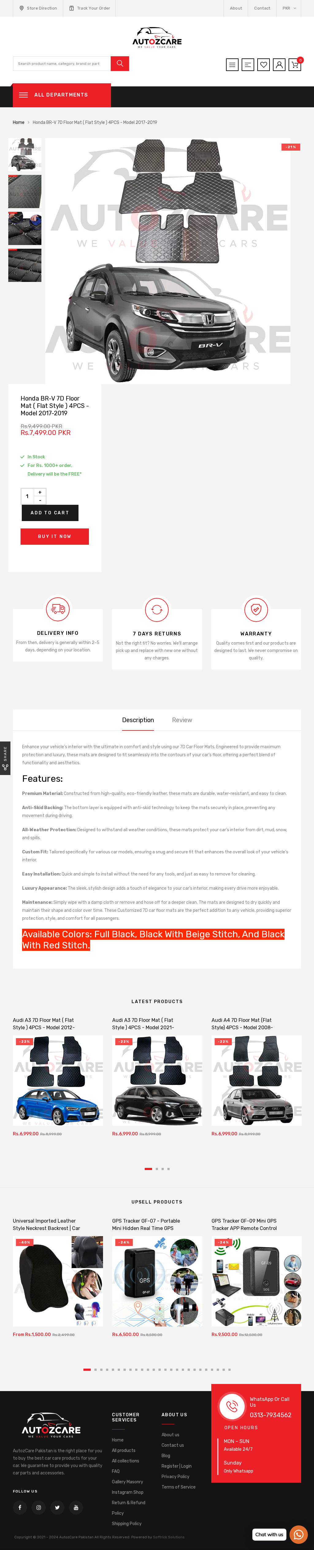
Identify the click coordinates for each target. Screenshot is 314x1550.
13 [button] (160, 1370)
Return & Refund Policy (128, 1508)
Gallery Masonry (127, 1482)
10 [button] (142, 1370)
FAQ (116, 1471)
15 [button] (171, 1370)
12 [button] (154, 1370)
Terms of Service (179, 1487)
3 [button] (163, 1169)
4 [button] (168, 1169)
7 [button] (125, 1370)
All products (124, 1450)
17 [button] (183, 1370)
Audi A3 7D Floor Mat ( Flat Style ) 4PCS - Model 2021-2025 (143, 1027)
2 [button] (157, 1169)
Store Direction (42, 8)
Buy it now (54, 536)
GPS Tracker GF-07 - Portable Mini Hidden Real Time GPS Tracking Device (146, 1228)
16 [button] (177, 1370)
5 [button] (113, 1370)
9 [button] (136, 1370)
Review (182, 720)
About (236, 8)
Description (138, 720)
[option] (175, 261)
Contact (262, 8)
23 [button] (218, 1370)
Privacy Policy (176, 1476)
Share (5, 753)
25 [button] (229, 1370)
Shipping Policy (127, 1523)
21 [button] (206, 1370)
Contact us (173, 1445)
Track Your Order (93, 8)
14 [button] (165, 1370)
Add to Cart (50, 513)
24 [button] (224, 1370)
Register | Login (177, 1466)
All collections (125, 1461)
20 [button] (200, 1370)
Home (19, 122)
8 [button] (130, 1370)
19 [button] (194, 1370)
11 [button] (148, 1370)
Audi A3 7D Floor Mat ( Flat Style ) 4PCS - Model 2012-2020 (44, 1027)
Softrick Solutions (169, 1537)
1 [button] (148, 1169)
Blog (166, 1455)
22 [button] (212, 1370)
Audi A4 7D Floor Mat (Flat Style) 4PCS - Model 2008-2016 (242, 1027)
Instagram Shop (128, 1492)
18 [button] (189, 1370)
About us (170, 1434)
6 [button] (119, 1370)
